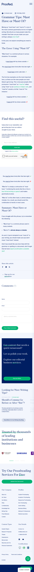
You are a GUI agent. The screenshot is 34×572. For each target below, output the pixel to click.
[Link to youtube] (23, 539)
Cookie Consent (24, 570)
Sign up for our (10, 275)
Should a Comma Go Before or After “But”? (13, 401)
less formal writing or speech (11, 191)
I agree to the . (11, 151)
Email (3, 305)
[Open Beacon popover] (28, 558)
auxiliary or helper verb (21, 87)
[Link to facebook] (2, 267)
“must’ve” (22, 84)
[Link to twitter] (9, 267)
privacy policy (15, 151)
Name (3, 299)
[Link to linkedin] (6, 267)
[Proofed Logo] (7, 4)
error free (15, 37)
